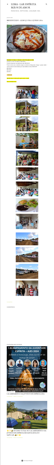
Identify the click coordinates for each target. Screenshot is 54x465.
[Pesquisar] (46, 4)
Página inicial (15, 11)
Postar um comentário (18, 396)
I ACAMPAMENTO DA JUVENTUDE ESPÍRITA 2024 (26, 394)
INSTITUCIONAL (24, 11)
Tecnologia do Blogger (28, 460)
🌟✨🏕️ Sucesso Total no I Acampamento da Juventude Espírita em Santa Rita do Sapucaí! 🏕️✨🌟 (26, 433)
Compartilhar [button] (9, 301)
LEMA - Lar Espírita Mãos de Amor (23, 6)
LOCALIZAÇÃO (32, 11)
